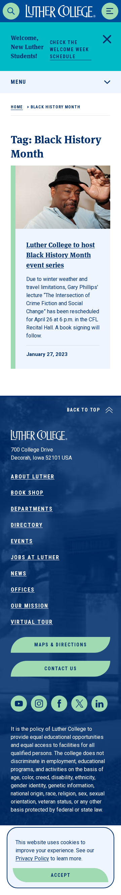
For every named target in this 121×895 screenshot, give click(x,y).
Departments (32, 509)
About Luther (32, 476)
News (19, 573)
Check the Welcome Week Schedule (69, 49)
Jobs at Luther (35, 557)
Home (17, 107)
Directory (27, 525)
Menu (18, 82)
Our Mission (29, 606)
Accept (61, 875)
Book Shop (27, 493)
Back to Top (83, 410)
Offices (23, 589)
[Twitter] (79, 703)
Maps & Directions (60, 644)
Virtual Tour (32, 622)
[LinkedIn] (99, 703)
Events (22, 541)
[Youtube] (19, 703)
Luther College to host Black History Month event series (60, 255)
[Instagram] (39, 703)
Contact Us (60, 668)
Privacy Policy (32, 858)
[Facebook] (59, 703)
